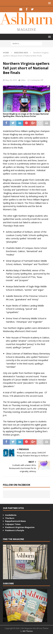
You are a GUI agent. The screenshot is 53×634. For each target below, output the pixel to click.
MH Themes (28, 631)
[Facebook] (26, 9)
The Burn (9, 518)
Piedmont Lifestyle (14, 530)
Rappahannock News (15, 521)
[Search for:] (26, 43)
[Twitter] (32, 9)
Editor (23, 80)
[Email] (20, 9)
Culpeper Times (12, 524)
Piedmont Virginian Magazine (19, 527)
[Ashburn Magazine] (26, 22)
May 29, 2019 (11, 80)
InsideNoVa (10, 515)
